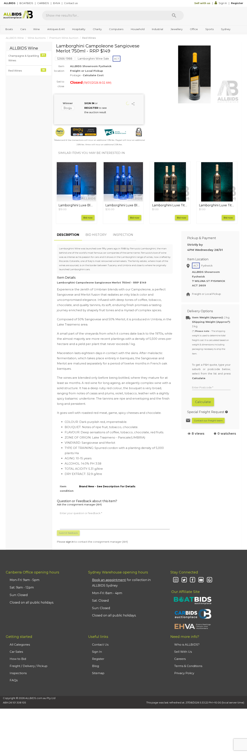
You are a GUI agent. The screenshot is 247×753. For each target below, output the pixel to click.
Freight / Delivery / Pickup (28, 666)
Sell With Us (183, 651)
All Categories (20, 644)
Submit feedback (68, 532)
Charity (97, 29)
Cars (23, 29)
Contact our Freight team (208, 420)
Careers (180, 659)
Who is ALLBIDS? (187, 644)
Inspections (18, 673)
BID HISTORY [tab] (96, 235)
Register (237, 3)
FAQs (14, 680)
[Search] (174, 15)
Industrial (157, 29)
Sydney (225, 29)
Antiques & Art (56, 29)
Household (138, 29)
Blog (95, 666)
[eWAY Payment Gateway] (83, 131)
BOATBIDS (26, 3)
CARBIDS (43, 3)
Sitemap (98, 673)
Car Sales (16, 651)
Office (194, 29)
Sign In (223, 3)
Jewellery (177, 29)
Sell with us (202, 3)
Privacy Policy (184, 673)
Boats (9, 29)
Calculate (203, 402)
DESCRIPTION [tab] (68, 235)
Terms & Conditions (188, 666)
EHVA (57, 3)
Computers (116, 29)
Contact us (71, 3)
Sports (209, 29)
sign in (70, 541)
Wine (36, 29)
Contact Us (100, 644)
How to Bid (18, 659)
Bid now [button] (88, 217)
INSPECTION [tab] (123, 235)
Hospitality (78, 29)
